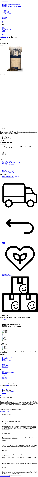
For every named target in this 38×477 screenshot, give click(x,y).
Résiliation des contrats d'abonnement (8, 391)
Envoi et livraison (5, 358)
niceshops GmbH (7, 385)
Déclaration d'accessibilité (6, 389)
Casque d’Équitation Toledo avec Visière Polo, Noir (10, 176)
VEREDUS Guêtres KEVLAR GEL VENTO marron (10, 169)
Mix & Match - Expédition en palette (8, 372)
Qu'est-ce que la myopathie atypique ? (8, 164)
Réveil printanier (5, 163)
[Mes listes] (3, 23)
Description (3, 128)
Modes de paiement (7, 11)
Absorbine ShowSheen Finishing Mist (8, 172)
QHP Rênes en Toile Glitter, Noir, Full (8, 177)
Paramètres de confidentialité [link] (6, 390)
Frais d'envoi (6, 10)
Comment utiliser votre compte (7, 357)
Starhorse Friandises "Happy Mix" (7, 171)
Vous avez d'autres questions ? (7, 361)
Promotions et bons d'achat (6, 360)
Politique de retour (5, 359)
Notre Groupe (4, 378)
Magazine (3, 371)
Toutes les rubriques (7, 13)
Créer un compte (5, 21)
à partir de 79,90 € (11, 4)
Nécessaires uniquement (7, 409)
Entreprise (4, 393)
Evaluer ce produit (3, 144)
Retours (5, 9)
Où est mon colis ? (5, 367)
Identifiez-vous (4, 18)
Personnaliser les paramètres (16, 409)
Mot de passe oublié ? (5, 366)
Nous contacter (6, 12)
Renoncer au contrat (3, 395)
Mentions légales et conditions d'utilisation (9, 387)
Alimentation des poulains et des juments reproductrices (11, 162)
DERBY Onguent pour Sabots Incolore (8, 170)
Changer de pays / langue (12, 383)
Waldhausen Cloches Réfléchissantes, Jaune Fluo (10, 179)
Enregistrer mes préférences (5, 475)
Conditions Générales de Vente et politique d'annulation (11, 388)
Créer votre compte (5, 365)
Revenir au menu (5, 1)
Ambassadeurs (4, 373)
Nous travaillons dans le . (11, 6)
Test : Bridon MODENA (6, 165)
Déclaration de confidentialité (5, 411)
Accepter (2, 409)
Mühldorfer (4, 37)
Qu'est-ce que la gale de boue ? (7, 161)
